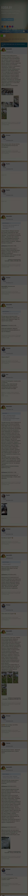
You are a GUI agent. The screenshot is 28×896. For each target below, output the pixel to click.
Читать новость (14, 465)
